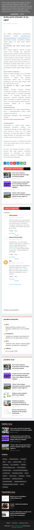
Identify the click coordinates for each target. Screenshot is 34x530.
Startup (28, 476)
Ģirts (7, 324)
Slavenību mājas (7, 470)
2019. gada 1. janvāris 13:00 (16, 263)
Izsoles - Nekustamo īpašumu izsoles (19, 505)
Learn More (14, 14)
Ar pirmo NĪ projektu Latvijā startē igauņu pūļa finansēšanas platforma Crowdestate (20, 513)
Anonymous (9, 333)
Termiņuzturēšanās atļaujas (20, 470)
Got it (22, 14)
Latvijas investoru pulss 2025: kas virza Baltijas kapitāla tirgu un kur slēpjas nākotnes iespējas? (21, 184)
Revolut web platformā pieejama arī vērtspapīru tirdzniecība (19, 411)
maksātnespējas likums (20, 481)
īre (24, 462)
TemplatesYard (18, 526)
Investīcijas (21, 476)
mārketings (5, 464)
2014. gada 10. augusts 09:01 (16, 217)
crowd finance (6, 473)
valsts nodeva (12, 476)
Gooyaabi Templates (17, 527)
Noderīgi (23, 464)
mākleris (5, 476)
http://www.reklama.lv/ (10, 38)
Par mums (14, 523)
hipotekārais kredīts (17, 473)
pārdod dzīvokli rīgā (15, 237)
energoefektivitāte (7, 481)
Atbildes (12, 233)
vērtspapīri (23, 459)
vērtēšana (5, 487)
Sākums (8, 523)
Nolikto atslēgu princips (9, 467)
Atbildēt (11, 230)
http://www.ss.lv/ (25, 36)
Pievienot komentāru (15, 284)
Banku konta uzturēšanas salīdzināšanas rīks (18, 497)
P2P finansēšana (21, 467)
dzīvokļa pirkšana (13, 459)
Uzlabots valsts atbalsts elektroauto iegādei (19, 394)
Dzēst (16, 230)
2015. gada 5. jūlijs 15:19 (15, 239)
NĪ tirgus (5, 459)
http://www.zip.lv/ (23, 38)
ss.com (22, 484)
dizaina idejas (6, 478)
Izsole (9, 462)
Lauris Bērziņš (8, 23)
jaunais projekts (17, 462)
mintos (26, 473)
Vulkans (8, 348)
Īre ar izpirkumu (15, 464)
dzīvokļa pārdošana (17, 478)
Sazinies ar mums (23, 523)
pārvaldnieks (13, 215)
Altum (4, 462)
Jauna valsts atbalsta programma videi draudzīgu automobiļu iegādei (20, 174)
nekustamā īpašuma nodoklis (10, 484)
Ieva (10, 261)
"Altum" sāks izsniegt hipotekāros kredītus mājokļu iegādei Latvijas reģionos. (21, 194)
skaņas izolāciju (23, 269)
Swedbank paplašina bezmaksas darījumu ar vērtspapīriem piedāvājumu (20, 402)
